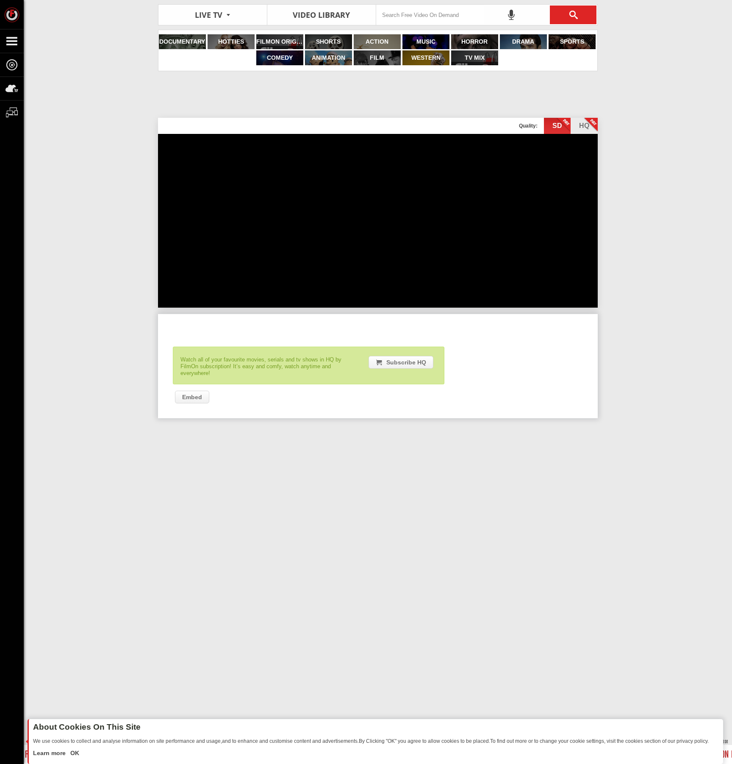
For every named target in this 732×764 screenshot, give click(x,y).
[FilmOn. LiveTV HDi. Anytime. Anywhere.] (12, 14)
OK (74, 753)
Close (723, 741)
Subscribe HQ (406, 362)
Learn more (50, 753)
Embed (192, 397)
